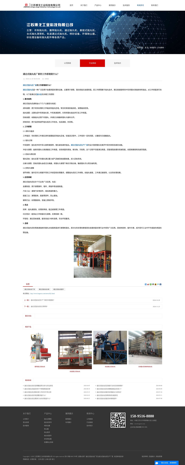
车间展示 (68, 422)
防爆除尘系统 (48, 442)
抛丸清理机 (48, 419)
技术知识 (117, 63)
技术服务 (126, 5)
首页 (71, 5)
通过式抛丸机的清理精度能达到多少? (109, 389)
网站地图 (138, 427)
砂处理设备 (48, 439)
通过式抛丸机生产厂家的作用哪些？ (43, 300)
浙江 (53, 459)
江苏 (39, 459)
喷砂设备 (47, 425)
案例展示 (112, 5)
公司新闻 (67, 63)
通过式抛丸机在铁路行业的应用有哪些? (110, 386)
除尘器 (46, 429)
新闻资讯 (140, 5)
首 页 (146, 47)
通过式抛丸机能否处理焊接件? (107, 398)
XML (146, 427)
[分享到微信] (151, 284)
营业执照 (26, 422)
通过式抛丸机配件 (58, 289)
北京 (49, 459)
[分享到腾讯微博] (158, 284)
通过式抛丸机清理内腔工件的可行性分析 (37, 392)
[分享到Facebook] (160, 284)
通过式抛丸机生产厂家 (105, 456)
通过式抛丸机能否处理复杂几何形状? (109, 392)
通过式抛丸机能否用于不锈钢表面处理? (37, 389)
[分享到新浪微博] (148, 284)
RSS (143, 427)
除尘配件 (47, 432)
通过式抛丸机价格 (44, 289)
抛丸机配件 (48, 435)
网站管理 (159, 456)
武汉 (42, 459)
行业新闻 (161, 47)
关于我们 (83, 5)
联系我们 (154, 5)
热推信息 (26, 459)
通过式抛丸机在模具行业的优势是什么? (37, 398)
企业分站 (132, 427)
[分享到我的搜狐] (156, 284)
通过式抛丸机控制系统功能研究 (107, 395)
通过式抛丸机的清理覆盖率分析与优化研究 (38, 386)
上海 (46, 459)
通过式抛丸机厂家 (30, 289)
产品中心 (98, 5)
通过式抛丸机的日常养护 (39, 306)
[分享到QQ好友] (153, 284)
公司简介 (26, 419)
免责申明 (145, 456)
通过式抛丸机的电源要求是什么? (35, 395)
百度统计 (152, 456)
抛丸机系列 (48, 422)
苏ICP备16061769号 (71, 456)
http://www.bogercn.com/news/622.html (42, 293)
